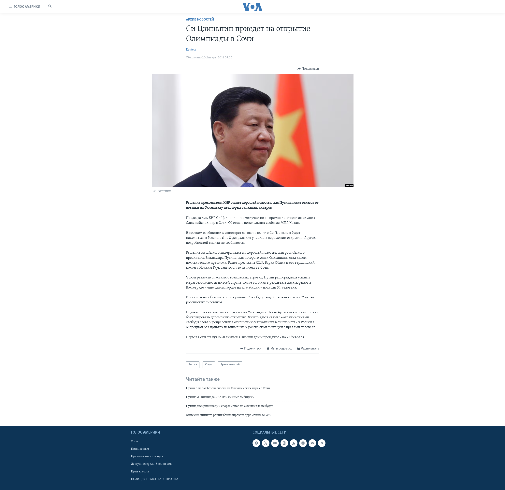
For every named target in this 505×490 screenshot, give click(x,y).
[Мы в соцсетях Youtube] (275, 443)
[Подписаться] (312, 443)
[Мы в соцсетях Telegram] (321, 443)
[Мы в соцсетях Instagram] (284, 443)
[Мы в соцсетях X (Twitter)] (265, 443)
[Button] (308, 68)
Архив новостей (200, 20)
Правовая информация (147, 456)
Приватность (140, 471)
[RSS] (293, 443)
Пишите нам (140, 449)
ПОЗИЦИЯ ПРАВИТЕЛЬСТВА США (154, 479)
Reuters (191, 49)
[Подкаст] (303, 443)
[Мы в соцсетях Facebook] (256, 443)
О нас (135, 441)
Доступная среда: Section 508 (151, 464)
